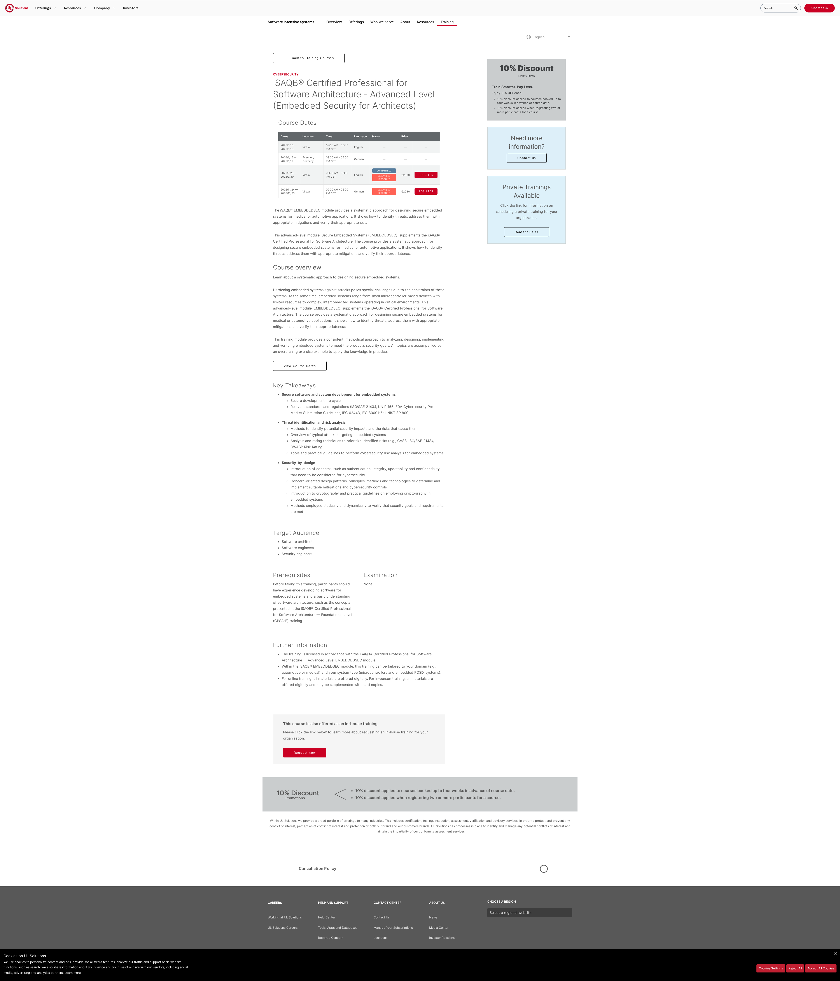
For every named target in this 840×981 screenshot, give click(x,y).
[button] (46, 8)
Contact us (819, 8)
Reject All (795, 968)
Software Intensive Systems (291, 22)
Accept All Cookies (820, 968)
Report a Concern (330, 937)
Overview (334, 22)
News (433, 917)
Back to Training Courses (312, 58)
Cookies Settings (771, 968)
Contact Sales (527, 232)
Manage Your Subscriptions (393, 927)
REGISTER (426, 175)
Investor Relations (442, 937)
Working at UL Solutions (285, 917)
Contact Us (382, 917)
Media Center (438, 927)
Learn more (73, 972)
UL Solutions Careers (283, 927)
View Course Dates (300, 366)
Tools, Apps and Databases (337, 927)
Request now (305, 752)
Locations (380, 937)
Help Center (326, 917)
